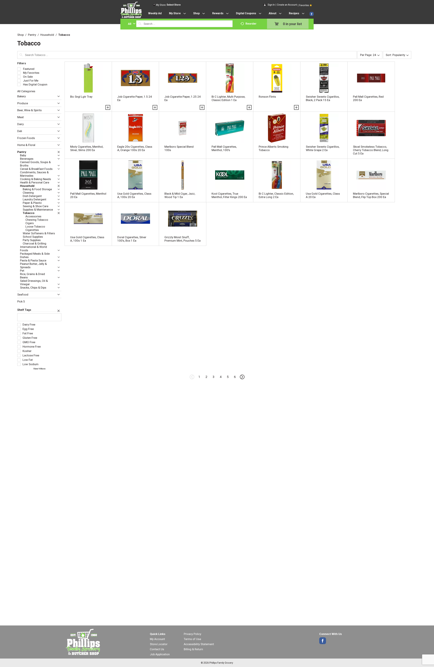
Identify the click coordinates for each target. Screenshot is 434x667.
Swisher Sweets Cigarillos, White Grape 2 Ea (322, 148)
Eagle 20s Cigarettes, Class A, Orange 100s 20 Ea (134, 148)
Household (47, 34)
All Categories (26, 91)
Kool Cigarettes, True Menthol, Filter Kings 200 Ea (229, 195)
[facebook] (312, 14)
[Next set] (241, 376)
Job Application (160, 654)
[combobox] (130, 23)
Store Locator (158, 644)
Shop (20, 34)
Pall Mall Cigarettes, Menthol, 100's (224, 148)
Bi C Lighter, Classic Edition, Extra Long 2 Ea (276, 195)
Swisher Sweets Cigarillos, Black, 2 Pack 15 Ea (322, 98)
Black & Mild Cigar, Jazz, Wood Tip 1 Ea (179, 195)
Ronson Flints (267, 96)
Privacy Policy (192, 634)
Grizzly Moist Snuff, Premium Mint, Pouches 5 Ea (182, 239)
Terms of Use (192, 639)
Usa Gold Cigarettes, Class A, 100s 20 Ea (134, 195)
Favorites (304, 5)
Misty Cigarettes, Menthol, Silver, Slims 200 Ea (86, 148)
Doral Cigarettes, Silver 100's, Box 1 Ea (131, 239)
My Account (157, 639)
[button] (57, 96)
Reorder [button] (251, 23)
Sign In (271, 4)
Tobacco (64, 34)
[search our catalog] (140, 23)
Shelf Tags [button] (24, 309)
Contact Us (157, 649)
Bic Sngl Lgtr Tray (81, 96)
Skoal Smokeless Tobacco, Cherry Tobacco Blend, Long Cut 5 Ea (370, 150)
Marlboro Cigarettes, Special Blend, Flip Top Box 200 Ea (371, 195)
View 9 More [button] (39, 369)
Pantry (32, 34)
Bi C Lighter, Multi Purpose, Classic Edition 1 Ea (228, 98)
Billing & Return (193, 649)
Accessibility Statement (199, 644)
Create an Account (287, 4)
